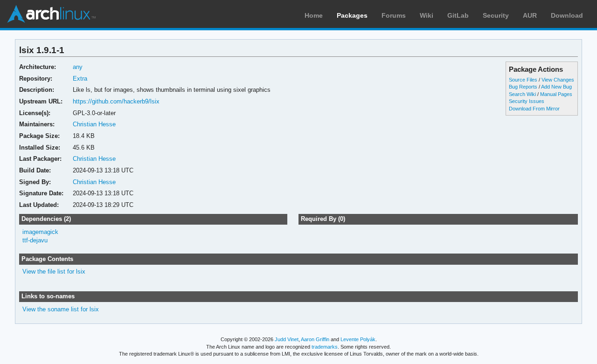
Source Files (523, 79)
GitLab (458, 15)
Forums (394, 15)
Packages (352, 15)
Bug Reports (523, 86)
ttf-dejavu (35, 240)
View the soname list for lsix (60, 309)
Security (496, 15)
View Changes (557, 79)
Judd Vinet (286, 339)
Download (567, 15)
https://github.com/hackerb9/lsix (116, 101)
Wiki (426, 15)
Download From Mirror (534, 108)
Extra (80, 78)
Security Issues (526, 101)
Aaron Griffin (315, 339)
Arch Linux (51, 14)
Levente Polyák (357, 339)
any (78, 66)
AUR (530, 15)
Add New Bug (556, 86)
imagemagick (40, 231)
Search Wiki (522, 94)
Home (314, 15)
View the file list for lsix (53, 271)
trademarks (325, 347)
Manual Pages (556, 94)
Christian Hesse (94, 124)
